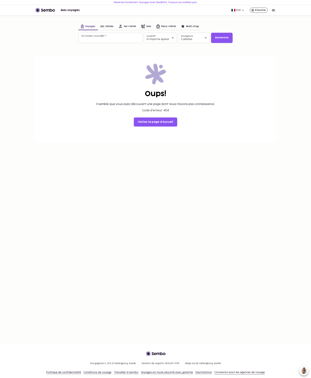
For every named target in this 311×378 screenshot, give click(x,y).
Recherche (222, 38)
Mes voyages (70, 10)
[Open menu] (273, 10)
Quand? (151, 36)
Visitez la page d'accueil (155, 122)
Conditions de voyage (97, 372)
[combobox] (110, 39)
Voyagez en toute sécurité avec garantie (167, 372)
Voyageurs (187, 36)
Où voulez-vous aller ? (93, 36)
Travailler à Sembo (126, 372)
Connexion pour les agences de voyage (239, 372)
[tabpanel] (155, 38)
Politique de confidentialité (63, 372)
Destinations (204, 372)
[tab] (88, 26)
